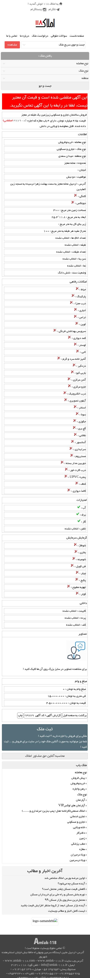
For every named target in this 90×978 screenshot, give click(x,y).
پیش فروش (78, 778)
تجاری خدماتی (77, 816)
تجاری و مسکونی (76, 822)
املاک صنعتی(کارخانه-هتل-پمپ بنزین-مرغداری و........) (53, 811)
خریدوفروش (78, 783)
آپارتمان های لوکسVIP (71, 805)
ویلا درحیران (78, 855)
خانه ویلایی (79, 827)
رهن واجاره (79, 789)
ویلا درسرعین (77, 860)
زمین (82, 838)
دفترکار (80, 833)
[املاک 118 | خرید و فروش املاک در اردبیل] (45, 23)
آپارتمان (80, 800)
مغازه (82, 849)
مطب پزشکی (78, 844)
